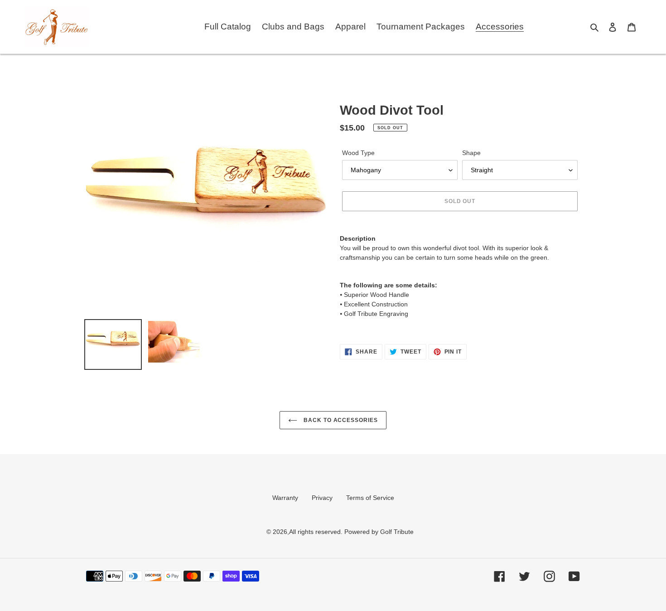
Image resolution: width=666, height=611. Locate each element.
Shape (471, 152)
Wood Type (358, 152)
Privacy (322, 497)
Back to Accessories (340, 420)
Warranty (285, 497)
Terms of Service (370, 497)
